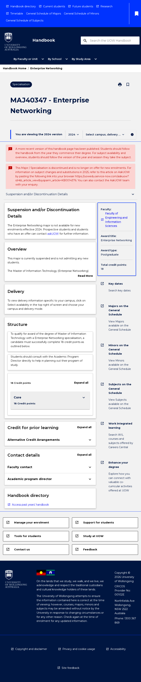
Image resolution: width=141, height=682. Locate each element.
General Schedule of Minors (81, 13)
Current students (54, 6)
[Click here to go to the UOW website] (15, 42)
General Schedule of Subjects (24, 20)
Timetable (16, 13)
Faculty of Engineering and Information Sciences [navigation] (116, 219)
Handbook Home (14, 68)
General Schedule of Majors (43, 13)
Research (106, 6)
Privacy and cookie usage (78, 649)
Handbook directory (23, 6)
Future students (82, 6)
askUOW (53, 233)
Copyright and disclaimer (31, 649)
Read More (85, 276)
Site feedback (70, 668)
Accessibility (118, 649)
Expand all (81, 382)
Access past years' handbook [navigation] (30, 504)
